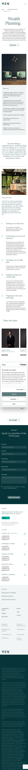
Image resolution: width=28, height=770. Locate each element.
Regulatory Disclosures (5, 624)
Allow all (14, 394)
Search (19, 608)
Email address (4, 458)
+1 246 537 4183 (5, 577)
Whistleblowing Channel (6, 630)
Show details (20, 389)
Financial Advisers (8, 596)
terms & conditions (12, 488)
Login (18, 612)
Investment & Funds (5, 609)
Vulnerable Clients (6, 634)
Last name (4, 450)
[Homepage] (5, 3)
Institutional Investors (9, 599)
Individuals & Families (12, 9)
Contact (19, 615)
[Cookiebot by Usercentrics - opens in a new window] (20, 365)
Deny (14, 404)
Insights (4, 613)
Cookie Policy (5, 638)
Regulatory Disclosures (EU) (21, 624)
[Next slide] (9, 325)
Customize (13, 399)
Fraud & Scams (21, 629)
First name (4, 444)
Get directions (5, 539)
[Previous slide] (4, 325)
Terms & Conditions (19, 638)
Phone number (4, 466)
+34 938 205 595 (5, 566)
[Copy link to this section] (22, 23)
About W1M (5, 616)
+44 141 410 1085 (5, 556)
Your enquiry (4, 474)
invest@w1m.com (6, 537)
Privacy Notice (20, 634)
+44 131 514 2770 (5, 546)
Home (2, 9)
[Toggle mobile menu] (25, 4)
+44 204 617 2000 (5, 536)
